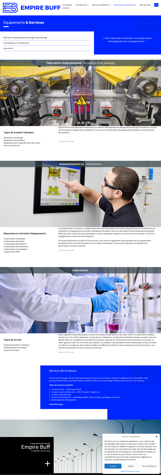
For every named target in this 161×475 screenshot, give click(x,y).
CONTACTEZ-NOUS (65, 141)
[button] (157, 436)
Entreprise (67, 5)
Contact (66, 8)
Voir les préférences (149, 466)
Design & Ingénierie (100, 5)
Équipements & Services (124, 5)
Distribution (81, 5)
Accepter (113, 466)
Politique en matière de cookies (130, 471)
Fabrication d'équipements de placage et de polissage (25, 37)
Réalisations (145, 5)
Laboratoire (8, 48)
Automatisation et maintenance (16, 43)
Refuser (131, 466)
